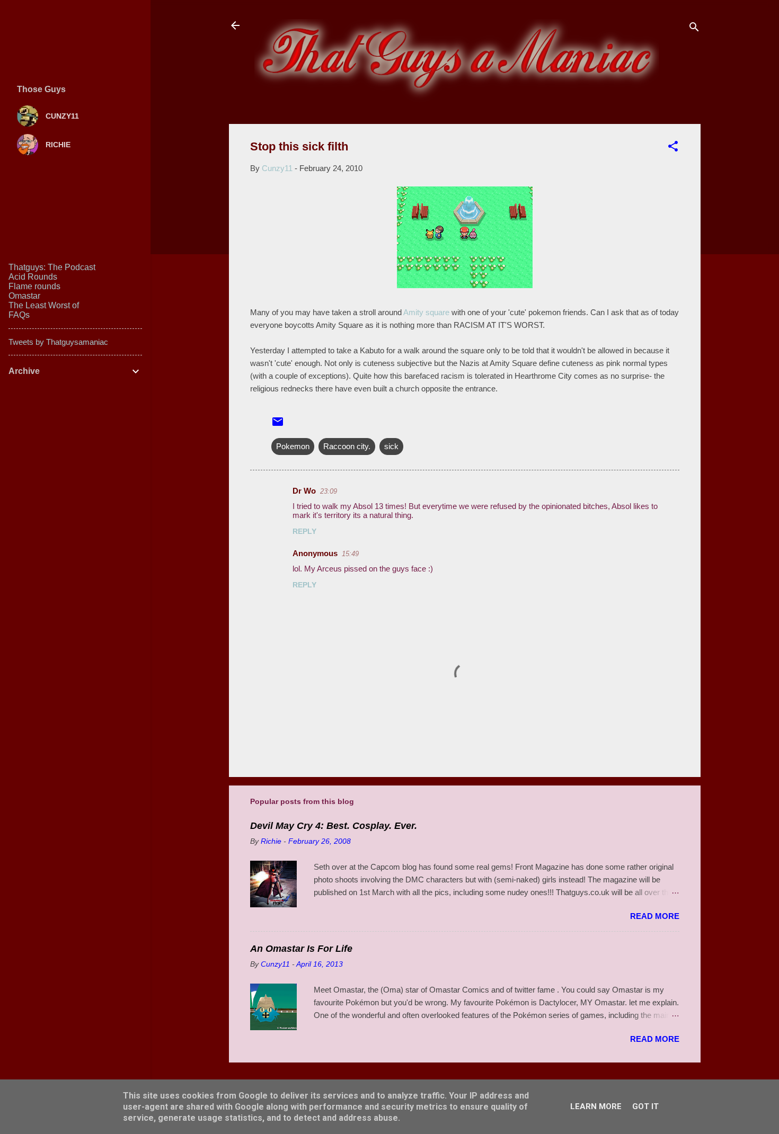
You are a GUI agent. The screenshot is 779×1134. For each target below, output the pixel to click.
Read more (654, 916)
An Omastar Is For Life (301, 948)
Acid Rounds (32, 276)
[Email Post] (277, 425)
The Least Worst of (43, 305)
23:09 (328, 491)
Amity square (425, 312)
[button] (673, 148)
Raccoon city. (346, 446)
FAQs (19, 314)
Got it (645, 1106)
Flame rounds (34, 286)
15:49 (350, 554)
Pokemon (292, 446)
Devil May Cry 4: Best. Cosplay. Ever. (333, 825)
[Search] (694, 29)
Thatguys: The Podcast (51, 267)
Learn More (596, 1106)
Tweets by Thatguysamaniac (58, 341)
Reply (304, 531)
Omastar (24, 295)
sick (391, 446)
